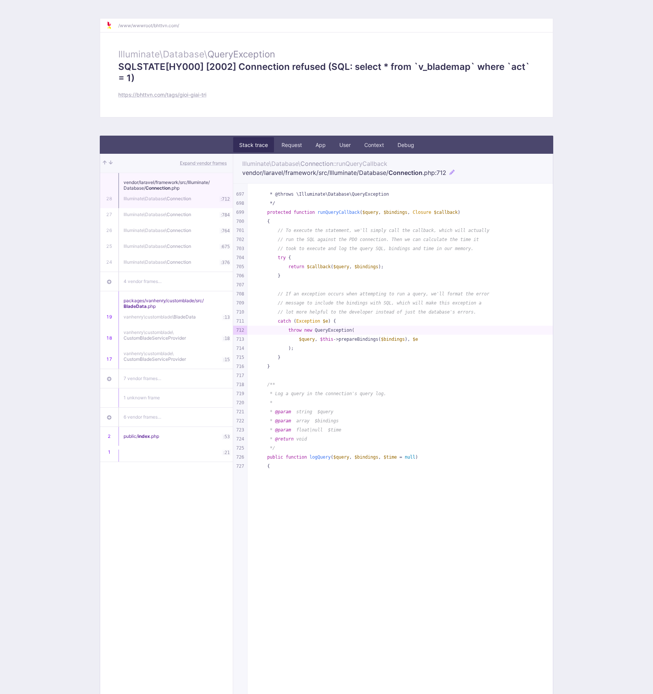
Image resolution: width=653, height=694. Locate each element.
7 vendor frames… (142, 378)
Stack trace (253, 145)
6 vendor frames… (142, 417)
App (321, 145)
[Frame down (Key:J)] (110, 163)
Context (374, 145)
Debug (406, 145)
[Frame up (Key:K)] (104, 163)
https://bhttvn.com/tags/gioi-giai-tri (162, 94)
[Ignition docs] (112, 25)
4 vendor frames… (143, 281)
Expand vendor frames (203, 163)
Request (292, 145)
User (345, 145)
